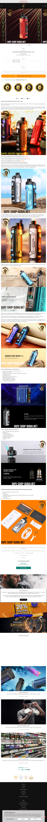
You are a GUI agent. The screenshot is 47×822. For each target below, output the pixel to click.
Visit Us (23, 787)
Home (23, 48)
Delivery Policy (23, 802)
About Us (23, 784)
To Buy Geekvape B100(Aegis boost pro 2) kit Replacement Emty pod (15, 158)
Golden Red (16, 60)
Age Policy (23, 807)
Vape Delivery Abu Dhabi (23, 796)
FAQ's (24, 800)
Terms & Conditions (23, 789)
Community (23, 791)
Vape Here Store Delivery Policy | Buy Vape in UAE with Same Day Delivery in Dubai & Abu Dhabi (23, 548)
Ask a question (23, 555)
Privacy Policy (23, 805)
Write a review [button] (23, 567)
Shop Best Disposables (23, 729)
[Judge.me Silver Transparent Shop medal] (21, 777)
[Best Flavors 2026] (23, 745)
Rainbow (22, 60)
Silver (11, 60)
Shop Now (23, 599)
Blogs (23, 794)
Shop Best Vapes (23, 696)
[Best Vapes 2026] (23, 678)
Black (6, 60)
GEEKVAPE (23, 50)
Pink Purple (34, 60)
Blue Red (27, 60)
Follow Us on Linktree (23, 809)
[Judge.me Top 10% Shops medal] (31, 777)
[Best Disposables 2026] (23, 711)
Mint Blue (40, 60)
